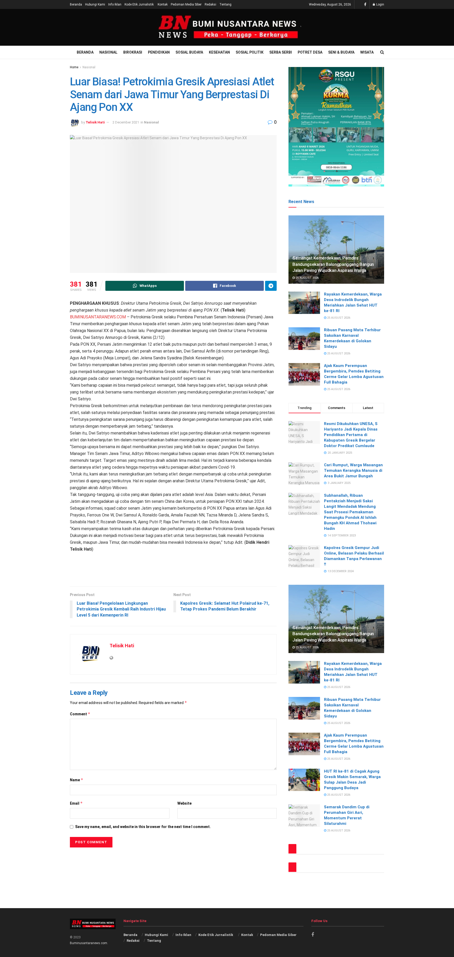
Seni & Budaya (341, 52)
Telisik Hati (95, 122)
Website (184, 803)
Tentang (225, 4)
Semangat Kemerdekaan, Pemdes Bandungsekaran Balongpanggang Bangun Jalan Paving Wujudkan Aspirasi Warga (333, 264)
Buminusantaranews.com (88, 943)
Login (379, 4)
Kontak (163, 4)
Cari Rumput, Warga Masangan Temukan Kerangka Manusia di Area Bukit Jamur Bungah (353, 470)
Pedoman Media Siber (186, 4)
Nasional (108, 52)
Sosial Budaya (189, 52)
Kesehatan (219, 52)
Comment (80, 713)
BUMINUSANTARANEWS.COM (98, 316)
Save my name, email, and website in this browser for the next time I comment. (143, 827)
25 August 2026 (307, 278)
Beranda (76, 4)
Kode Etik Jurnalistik (139, 4)
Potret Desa (310, 52)
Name (76, 779)
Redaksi (210, 4)
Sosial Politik (250, 52)
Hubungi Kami (95, 4)
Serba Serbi (280, 52)
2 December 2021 (125, 122)
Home (74, 67)
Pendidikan (159, 52)
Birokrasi (132, 52)
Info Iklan (114, 4)
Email (76, 803)
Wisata (367, 52)
